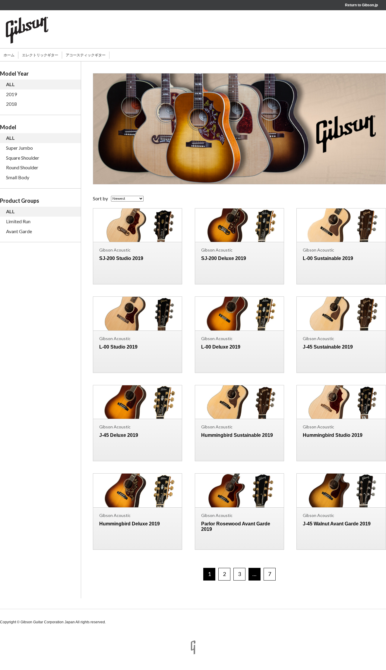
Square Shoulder (22, 158)
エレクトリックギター (40, 55)
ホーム (9, 55)
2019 (11, 94)
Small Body (17, 177)
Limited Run (18, 221)
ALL (10, 84)
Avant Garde (19, 231)
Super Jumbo (19, 148)
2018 (11, 104)
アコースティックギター (86, 55)
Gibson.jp (370, 5)
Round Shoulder (22, 167)
